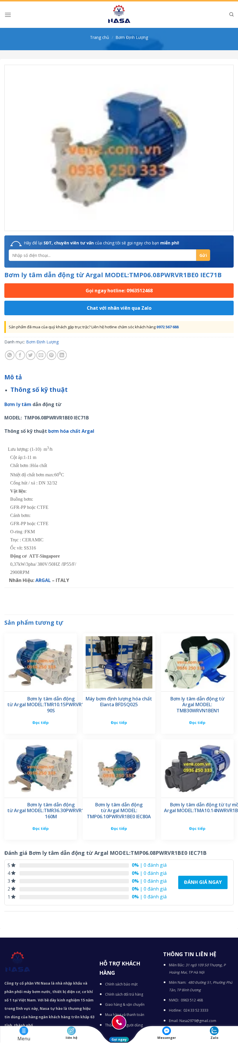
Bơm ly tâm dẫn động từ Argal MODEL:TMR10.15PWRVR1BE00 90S (51, 705)
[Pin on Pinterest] (51, 355)
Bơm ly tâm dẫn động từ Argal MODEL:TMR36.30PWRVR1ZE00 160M (51, 811)
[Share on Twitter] (30, 355)
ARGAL (43, 580)
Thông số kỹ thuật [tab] (39, 389)
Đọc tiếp (41, 722)
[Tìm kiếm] (231, 14)
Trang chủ (99, 37)
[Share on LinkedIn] (62, 355)
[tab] (13, 377)
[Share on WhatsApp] (10, 355)
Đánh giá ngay (203, 882)
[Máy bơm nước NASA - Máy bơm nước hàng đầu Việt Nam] (119, 14)
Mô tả (13, 377)
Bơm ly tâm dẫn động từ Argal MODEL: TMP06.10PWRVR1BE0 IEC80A (119, 811)
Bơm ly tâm (17, 404)
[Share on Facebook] (20, 355)
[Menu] (7, 15)
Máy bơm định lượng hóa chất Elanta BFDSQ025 (119, 702)
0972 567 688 (167, 326)
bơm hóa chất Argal (71, 431)
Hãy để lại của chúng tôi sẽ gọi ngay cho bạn (101, 243)
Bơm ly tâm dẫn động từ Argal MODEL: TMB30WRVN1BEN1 (197, 705)
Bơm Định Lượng (132, 37)
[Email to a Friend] (41, 355)
